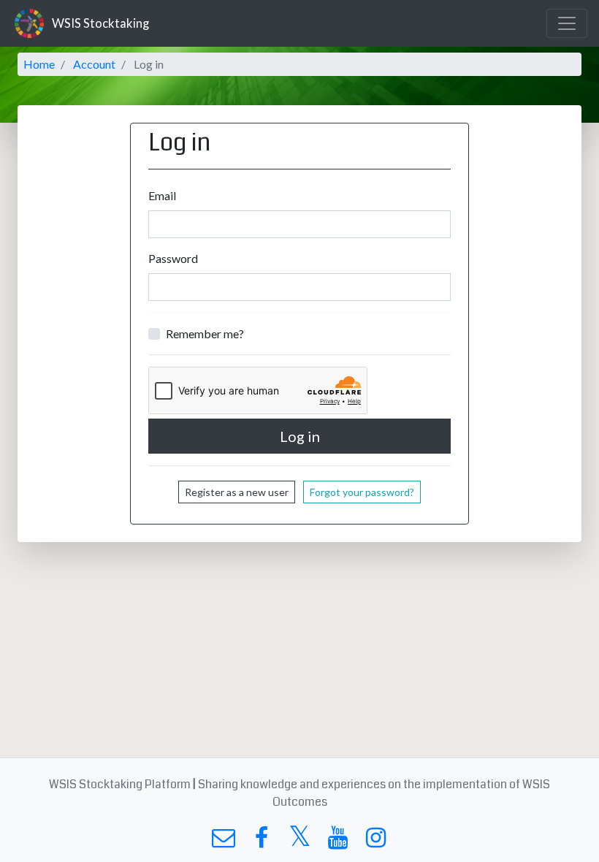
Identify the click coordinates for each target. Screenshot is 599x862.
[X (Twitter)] (299, 841)
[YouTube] (338, 841)
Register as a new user (237, 492)
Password (173, 258)
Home (39, 64)
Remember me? (205, 333)
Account (94, 64)
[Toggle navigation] (566, 23)
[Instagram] (376, 841)
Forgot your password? (362, 492)
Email (162, 195)
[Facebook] (261, 841)
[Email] (223, 841)
